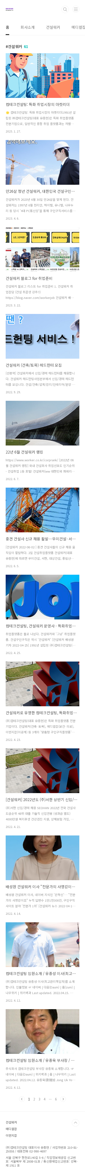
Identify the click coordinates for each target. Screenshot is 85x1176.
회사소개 (28, 27)
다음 (63, 1099)
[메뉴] (75, 9)
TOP (75, 1123)
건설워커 (53, 27)
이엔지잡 (11, 1135)
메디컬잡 (11, 1129)
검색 (65, 9)
